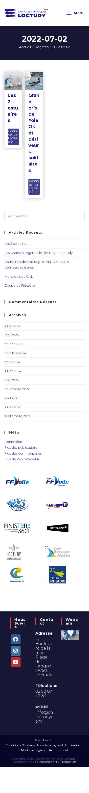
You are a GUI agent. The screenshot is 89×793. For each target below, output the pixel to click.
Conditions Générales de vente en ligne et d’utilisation (43, 745)
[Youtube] (16, 662)
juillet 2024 (12, 371)
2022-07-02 (61, 47)
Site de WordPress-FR (21, 459)
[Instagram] (16, 651)
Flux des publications (20, 447)
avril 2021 (11, 398)
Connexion (13, 442)
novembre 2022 (17, 389)
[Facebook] (16, 639)
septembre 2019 (17, 416)
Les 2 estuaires (13, 108)
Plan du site (43, 740)
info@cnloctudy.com (44, 717)
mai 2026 (11, 335)
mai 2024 (11, 380)
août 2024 (12, 362)
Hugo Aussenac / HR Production (53, 762)
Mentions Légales (33, 750)
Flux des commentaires (23, 453)
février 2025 (13, 344)
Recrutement (58, 750)
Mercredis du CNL (18, 276)
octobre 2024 (15, 353)
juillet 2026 (12, 326)
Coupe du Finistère (19, 285)
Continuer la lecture (13, 136)
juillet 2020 (13, 407)
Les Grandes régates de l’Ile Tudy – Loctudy (38, 253)
